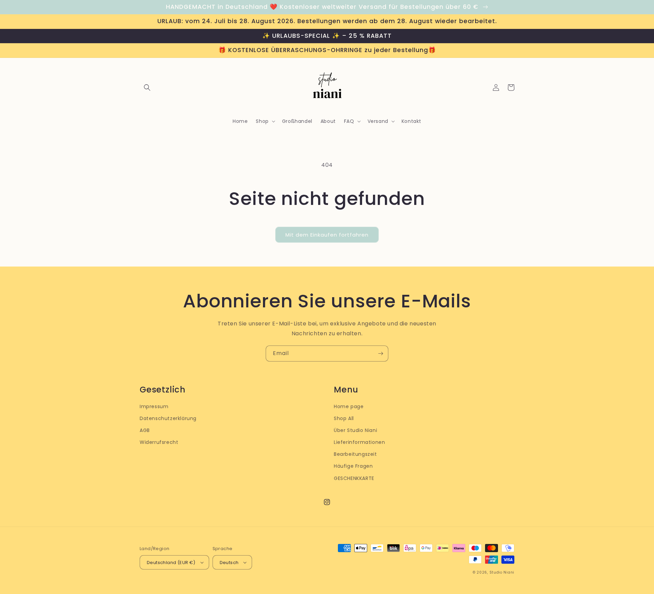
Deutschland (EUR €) (171, 562)
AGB (145, 430)
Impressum (154, 406)
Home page (348, 406)
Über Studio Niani (355, 430)
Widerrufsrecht (159, 442)
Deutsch (229, 562)
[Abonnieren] (380, 354)
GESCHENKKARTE (354, 478)
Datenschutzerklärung (168, 418)
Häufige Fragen (353, 466)
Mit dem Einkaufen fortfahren (327, 234)
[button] (147, 87)
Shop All (344, 418)
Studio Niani (501, 572)
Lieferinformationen (359, 442)
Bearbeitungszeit (355, 454)
